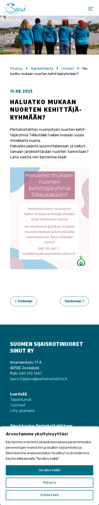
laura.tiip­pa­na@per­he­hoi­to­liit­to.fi (38, 379)
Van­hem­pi (73, 301)
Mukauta (49, 483)
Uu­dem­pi (24, 301)
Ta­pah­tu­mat (21, 399)
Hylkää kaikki (49, 495)
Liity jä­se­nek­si (22, 410)
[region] (49, 465)
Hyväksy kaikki (49, 470)
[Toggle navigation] (90, 8)
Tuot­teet (18, 405)
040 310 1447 (30, 373)
